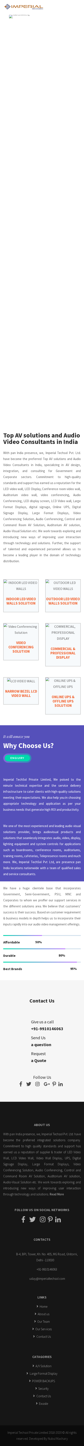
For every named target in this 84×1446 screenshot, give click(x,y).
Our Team (43, 1322)
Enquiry (17, 758)
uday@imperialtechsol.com (47, 1279)
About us (43, 1314)
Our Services (43, 1329)
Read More (57, 1194)
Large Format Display (43, 1373)
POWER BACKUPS (43, 1381)
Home (43, 1306)
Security (43, 1389)
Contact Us (43, 1337)
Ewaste (43, 1404)
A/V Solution (43, 1366)
